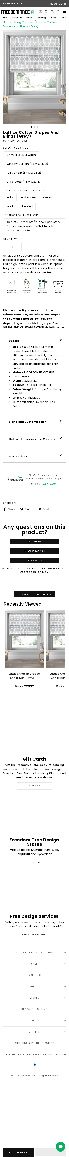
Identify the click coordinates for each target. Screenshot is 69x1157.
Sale (63, 17)
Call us (36, 541)
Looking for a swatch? (21, 215)
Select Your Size (15, 147)
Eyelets (48, 197)
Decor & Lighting (34, 1009)
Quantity (10, 239)
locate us (34, 862)
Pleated (27, 206)
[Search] (46, 11)
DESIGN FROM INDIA (12, 3)
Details (14, 341)
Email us (36, 560)
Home (29, 17)
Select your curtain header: (25, 190)
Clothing (41, 17)
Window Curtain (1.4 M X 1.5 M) (27, 164)
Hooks (11, 206)
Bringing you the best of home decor (34, 1054)
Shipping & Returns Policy (34, 1043)
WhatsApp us (36, 551)
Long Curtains (24, 22)
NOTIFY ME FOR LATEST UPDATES (34, 952)
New (5, 17)
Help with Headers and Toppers (32, 439)
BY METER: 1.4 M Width (21, 155)
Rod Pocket (28, 197)
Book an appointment (34, 935)
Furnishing (34, 986)
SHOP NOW (34, 786)
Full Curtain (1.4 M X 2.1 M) (24, 173)
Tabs (10, 197)
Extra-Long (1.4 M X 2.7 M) (24, 182)
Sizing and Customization (28, 422)
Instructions (18, 456)
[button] (50, 1152)
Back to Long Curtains (37, 594)
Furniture (17, 17)
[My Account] (52, 11)
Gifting (53, 17)
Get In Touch (49, 484)
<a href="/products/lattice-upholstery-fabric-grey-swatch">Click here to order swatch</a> (34, 226)
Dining (34, 997)
